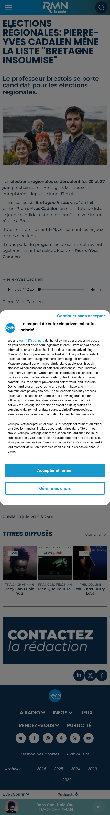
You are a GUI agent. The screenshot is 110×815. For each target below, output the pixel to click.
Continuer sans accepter (81, 316)
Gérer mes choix (55, 488)
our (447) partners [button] (31, 340)
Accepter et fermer (55, 470)
